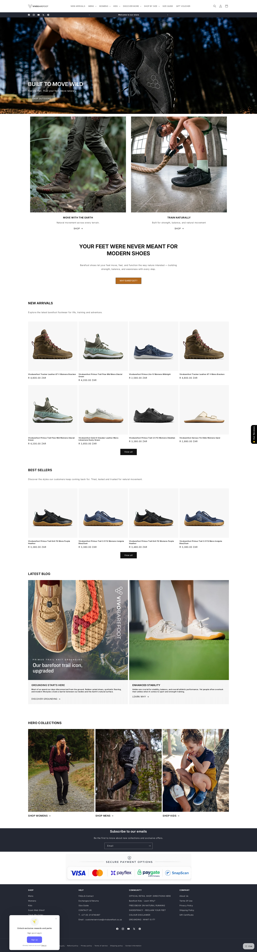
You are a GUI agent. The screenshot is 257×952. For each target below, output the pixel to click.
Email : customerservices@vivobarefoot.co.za (100, 919)
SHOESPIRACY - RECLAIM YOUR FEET (147, 910)
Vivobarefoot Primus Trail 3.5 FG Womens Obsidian (152, 438)
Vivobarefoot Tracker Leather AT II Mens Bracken (201, 374)
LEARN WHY (139, 696)
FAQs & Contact (86, 896)
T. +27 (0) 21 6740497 (89, 915)
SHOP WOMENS (38, 815)
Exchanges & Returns (89, 901)
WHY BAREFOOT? (128, 280)
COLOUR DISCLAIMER (139, 915)
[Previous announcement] (89, 14)
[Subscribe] (149, 846)
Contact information (133, 946)
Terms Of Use (185, 901)
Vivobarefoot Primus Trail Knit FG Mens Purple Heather (49, 542)
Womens (32, 901)
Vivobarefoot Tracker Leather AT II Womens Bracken (52, 374)
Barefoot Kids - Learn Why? (142, 901)
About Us (183, 896)
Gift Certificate (186, 915)
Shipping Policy (186, 910)
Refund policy (72, 946)
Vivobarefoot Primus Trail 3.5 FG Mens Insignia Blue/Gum (200, 542)
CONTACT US (85, 910)
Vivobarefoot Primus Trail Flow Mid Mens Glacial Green (100, 375)
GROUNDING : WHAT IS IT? (142, 919)
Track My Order (35, 915)
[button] (92, 6)
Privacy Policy (186, 905)
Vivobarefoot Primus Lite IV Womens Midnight (150, 374)
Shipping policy (116, 946)
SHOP (77, 228)
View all (128, 452)
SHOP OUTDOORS (41, 98)
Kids (30, 905)
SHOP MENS (103, 815)
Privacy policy (86, 946)
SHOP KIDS (169, 815)
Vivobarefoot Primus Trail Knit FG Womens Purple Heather (151, 542)
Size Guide (84, 905)
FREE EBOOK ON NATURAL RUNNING (147, 905)
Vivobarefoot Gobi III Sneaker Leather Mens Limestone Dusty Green (98, 439)
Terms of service (101, 946)
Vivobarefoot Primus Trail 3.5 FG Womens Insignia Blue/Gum (101, 542)
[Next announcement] (168, 14)
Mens (30, 896)
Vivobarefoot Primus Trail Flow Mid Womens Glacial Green (51, 439)
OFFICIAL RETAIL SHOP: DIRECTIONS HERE (150, 896)
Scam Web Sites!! (36, 910)
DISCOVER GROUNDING (44, 699)
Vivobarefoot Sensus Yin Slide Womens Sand (199, 438)
